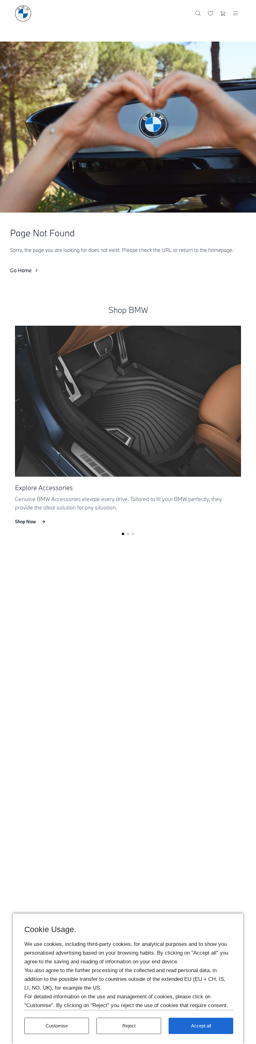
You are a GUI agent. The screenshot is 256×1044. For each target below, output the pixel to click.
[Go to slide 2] (128, 534)
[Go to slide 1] (123, 534)
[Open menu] (235, 13)
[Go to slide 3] (133, 534)
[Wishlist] (210, 13)
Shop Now (25, 522)
